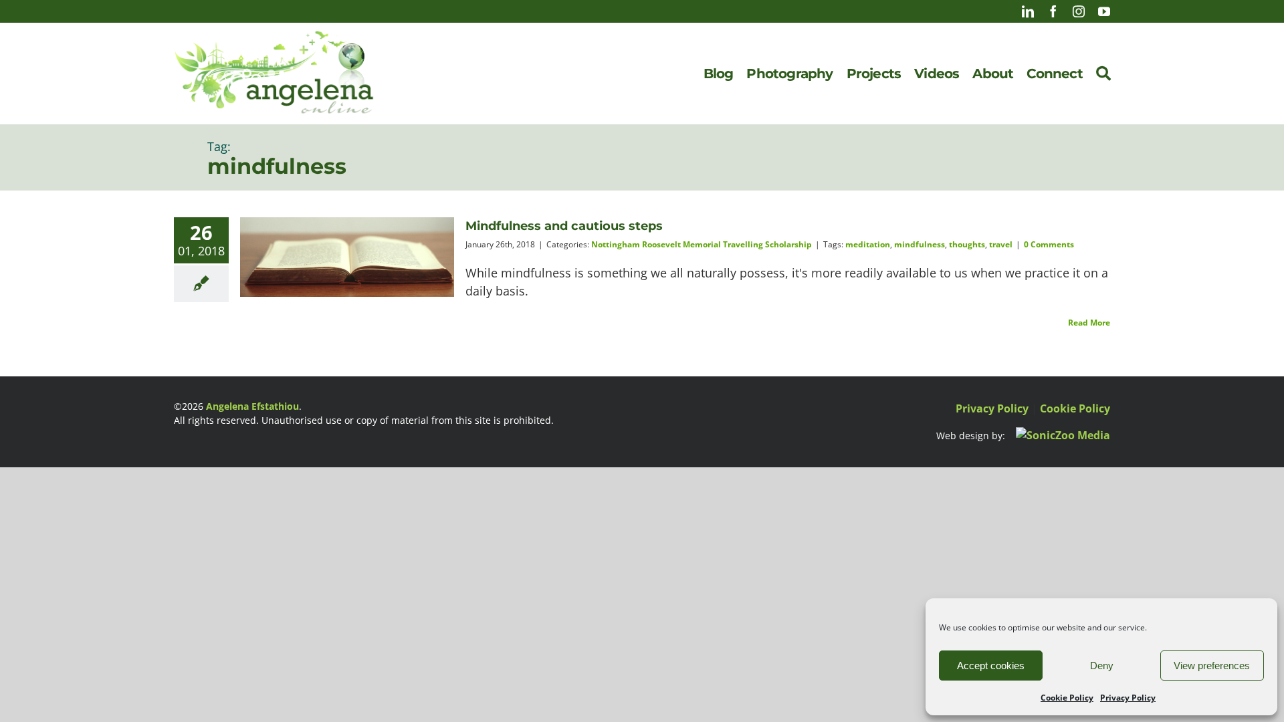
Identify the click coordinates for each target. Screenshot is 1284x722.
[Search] (1103, 73)
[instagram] (1079, 11)
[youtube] (1104, 11)
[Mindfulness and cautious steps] (347, 257)
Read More (1089, 322)
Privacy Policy (1128, 697)
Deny (1101, 665)
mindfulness (919, 244)
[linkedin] (1028, 11)
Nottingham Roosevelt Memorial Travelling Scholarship (701, 244)
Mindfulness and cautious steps (564, 226)
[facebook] (1053, 11)
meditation (867, 244)
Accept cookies (991, 665)
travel (1000, 244)
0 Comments (1049, 244)
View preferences (1212, 665)
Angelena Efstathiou (252, 406)
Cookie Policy (1067, 697)
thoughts (967, 244)
